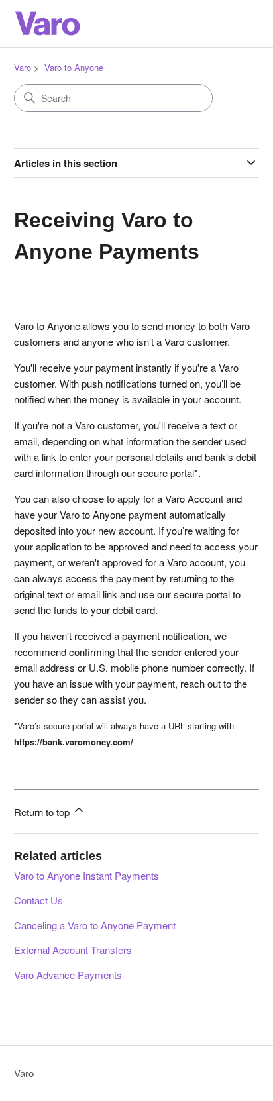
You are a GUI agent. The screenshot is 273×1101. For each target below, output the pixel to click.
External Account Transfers (73, 950)
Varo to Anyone (73, 67)
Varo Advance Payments (68, 975)
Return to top (43, 812)
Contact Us (38, 900)
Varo (22, 67)
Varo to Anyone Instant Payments (86, 875)
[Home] (47, 23)
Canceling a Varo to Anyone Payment (95, 925)
